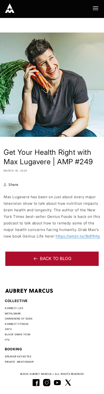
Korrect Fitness (17, 323)
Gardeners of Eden (19, 318)
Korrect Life (14, 308)
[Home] (10, 8)
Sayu (8, 329)
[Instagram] (47, 382)
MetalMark (13, 313)
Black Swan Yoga (18, 334)
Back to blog (55, 258)
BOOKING (13, 349)
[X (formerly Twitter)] (68, 382)
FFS (7, 339)
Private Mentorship (19, 361)
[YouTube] (57, 382)
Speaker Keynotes (18, 356)
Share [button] (13, 184)
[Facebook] (36, 382)
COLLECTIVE (16, 301)
